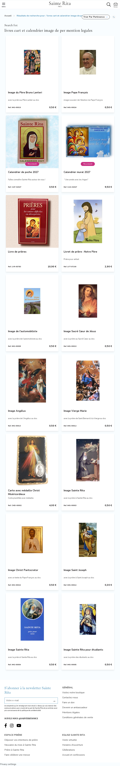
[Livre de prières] (32, 221)
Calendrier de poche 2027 (23, 172)
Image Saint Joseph (75, 570)
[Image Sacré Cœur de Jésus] (87, 301)
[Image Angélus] (32, 380)
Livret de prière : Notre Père (80, 251)
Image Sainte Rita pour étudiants (83, 649)
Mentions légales (71, 712)
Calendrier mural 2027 (77, 172)
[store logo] (60, 3)
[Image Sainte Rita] (87, 460)
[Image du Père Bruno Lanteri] (32, 62)
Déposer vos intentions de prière (21, 740)
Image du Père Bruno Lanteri (25, 92)
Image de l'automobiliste (22, 331)
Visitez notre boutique (73, 692)
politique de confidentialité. (31, 710)
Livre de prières (17, 251)
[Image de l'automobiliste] (32, 301)
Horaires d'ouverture (72, 745)
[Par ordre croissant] (114, 17)
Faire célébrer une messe (17, 754)
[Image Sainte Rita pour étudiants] (87, 619)
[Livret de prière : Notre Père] (87, 221)
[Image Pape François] (87, 62)
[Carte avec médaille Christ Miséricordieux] (32, 460)
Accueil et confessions (73, 754)
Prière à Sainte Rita (14, 750)
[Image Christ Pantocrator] (32, 539)
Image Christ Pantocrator (23, 570)
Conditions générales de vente (77, 717)
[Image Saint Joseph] (87, 539)
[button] (96, 17)
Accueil (8, 15)
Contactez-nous (70, 697)
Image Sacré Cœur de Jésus (80, 331)
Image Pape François (76, 92)
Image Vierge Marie (75, 411)
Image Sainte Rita (74, 490)
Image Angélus (17, 411)
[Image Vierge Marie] (87, 380)
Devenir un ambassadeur (74, 707)
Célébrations (68, 750)
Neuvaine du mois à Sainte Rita (20, 745)
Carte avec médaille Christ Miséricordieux (24, 492)
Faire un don (68, 702)
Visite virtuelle (69, 740)
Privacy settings (8, 764)
